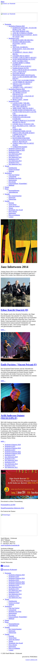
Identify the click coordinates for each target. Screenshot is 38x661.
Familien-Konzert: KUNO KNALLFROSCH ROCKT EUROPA (24, 69)
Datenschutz (12, 199)
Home (3, 508)
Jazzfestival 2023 (14, 101)
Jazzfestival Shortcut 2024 (17, 89)
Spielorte (11, 171)
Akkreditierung (13, 192)
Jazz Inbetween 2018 (15, 154)
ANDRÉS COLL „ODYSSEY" (22, 87)
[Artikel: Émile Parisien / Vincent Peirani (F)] (15, 361)
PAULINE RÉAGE (18, 73)
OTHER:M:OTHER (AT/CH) (21, 131)
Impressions (12, 213)
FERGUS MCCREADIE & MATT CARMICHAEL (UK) (23, 133)
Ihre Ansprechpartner (15, 196)
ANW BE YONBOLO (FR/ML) (22, 33)
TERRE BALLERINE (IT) (21, 91)
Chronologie (12, 176)
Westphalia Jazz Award (16, 210)
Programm (8, 24)
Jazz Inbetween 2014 (15, 161)
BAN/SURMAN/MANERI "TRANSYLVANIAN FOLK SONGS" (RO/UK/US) (21, 139)
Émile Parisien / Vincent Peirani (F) (19, 364)
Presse (7, 189)
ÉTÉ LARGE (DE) (18, 136)
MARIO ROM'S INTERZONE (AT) (24, 110)
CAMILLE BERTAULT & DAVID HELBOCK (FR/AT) (23, 121)
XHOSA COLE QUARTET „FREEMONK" (21, 84)
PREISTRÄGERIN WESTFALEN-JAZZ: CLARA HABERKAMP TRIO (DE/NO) (24, 76)
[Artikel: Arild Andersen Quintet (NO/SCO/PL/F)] (15, 412)
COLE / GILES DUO (19, 71)
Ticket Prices (12, 204)
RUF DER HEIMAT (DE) (20, 31)
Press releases (13, 211)
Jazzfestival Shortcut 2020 (17, 150)
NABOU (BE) (17, 129)
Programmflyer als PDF (8, 505)
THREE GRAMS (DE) (19, 115)
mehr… (3, 329)
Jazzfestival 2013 (14, 162)
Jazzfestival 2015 (14, 159)
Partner (7, 187)
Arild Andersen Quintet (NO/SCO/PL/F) (12, 416)
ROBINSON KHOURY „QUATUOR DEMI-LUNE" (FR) (24, 28)
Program (11, 203)
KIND (14, 45)
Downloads (12, 182)
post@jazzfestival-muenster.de (10, 545)
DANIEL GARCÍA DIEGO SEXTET (24, 57)
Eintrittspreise (13, 168)
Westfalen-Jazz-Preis (15, 178)
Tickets (7, 166)
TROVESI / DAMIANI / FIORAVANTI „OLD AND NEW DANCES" (23, 48)
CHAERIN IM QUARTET (21, 56)
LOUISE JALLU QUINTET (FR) (23, 124)
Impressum (12, 197)
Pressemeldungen (14, 190)
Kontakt (7, 194)
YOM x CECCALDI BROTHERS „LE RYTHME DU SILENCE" (23, 81)
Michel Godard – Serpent (20, 99)
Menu (2, 1)
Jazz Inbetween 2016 (15, 157)
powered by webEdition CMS (31, 659)
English (7, 201)
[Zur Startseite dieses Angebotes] (19, 21)
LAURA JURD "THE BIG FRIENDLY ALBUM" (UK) (21, 104)
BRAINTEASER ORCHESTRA (22, 40)
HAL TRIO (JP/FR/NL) (19, 106)
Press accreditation (14, 215)
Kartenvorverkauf (14, 169)
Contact (11, 217)
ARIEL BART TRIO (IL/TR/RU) (23, 108)
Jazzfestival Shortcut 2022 (17, 148)
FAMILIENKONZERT (19, 147)
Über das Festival (14, 175)
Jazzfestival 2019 (14, 152)
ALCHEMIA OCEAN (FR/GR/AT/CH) (19, 93)
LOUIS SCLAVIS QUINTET (21, 66)
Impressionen (13, 180)
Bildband (11, 185)
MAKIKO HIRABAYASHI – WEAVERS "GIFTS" (21, 42)
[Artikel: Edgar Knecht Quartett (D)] (15, 306)
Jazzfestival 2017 (14, 155)
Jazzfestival (8, 173)
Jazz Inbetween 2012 (15, 164)
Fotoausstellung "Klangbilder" (18, 183)
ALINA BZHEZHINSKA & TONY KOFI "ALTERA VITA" (23, 60)
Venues (11, 208)
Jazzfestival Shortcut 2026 (17, 26)
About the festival (14, 206)
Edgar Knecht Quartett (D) (14, 310)
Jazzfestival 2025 (14, 38)
